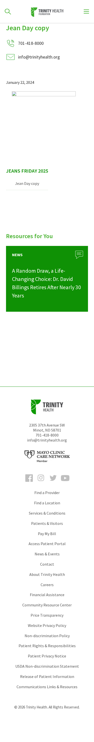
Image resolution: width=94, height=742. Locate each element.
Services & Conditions (47, 513)
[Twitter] (53, 482)
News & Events (47, 553)
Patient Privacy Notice (47, 655)
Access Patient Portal (47, 543)
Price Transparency (47, 615)
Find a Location (47, 502)
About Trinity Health (47, 574)
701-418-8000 (47, 435)
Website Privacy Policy (47, 625)
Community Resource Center (47, 604)
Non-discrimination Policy (47, 635)
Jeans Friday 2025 (27, 171)
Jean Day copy (27, 183)
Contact (47, 564)
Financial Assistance (47, 594)
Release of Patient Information (47, 676)
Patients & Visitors (47, 523)
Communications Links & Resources (47, 686)
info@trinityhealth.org (39, 57)
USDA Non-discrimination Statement (47, 666)
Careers (47, 584)
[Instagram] (41, 482)
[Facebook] (29, 482)
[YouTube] (65, 482)
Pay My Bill (47, 533)
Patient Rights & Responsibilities (47, 645)
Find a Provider (47, 492)
